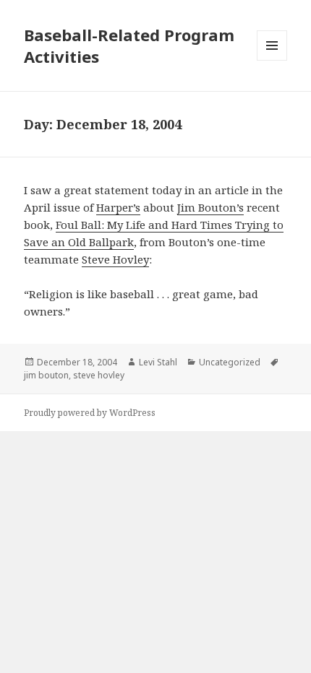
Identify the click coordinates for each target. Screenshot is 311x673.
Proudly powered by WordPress (90, 413)
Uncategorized (229, 362)
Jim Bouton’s (210, 207)
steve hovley (98, 375)
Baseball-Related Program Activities (129, 45)
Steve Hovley (115, 259)
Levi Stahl (158, 362)
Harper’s (118, 207)
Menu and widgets (272, 60)
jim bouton (46, 375)
